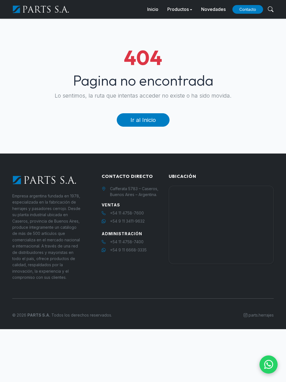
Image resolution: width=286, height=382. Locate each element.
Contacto (247, 9)
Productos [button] (178, 9)
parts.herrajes (260, 315)
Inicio (152, 9)
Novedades (213, 9)
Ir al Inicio (143, 120)
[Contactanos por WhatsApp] (268, 364)
